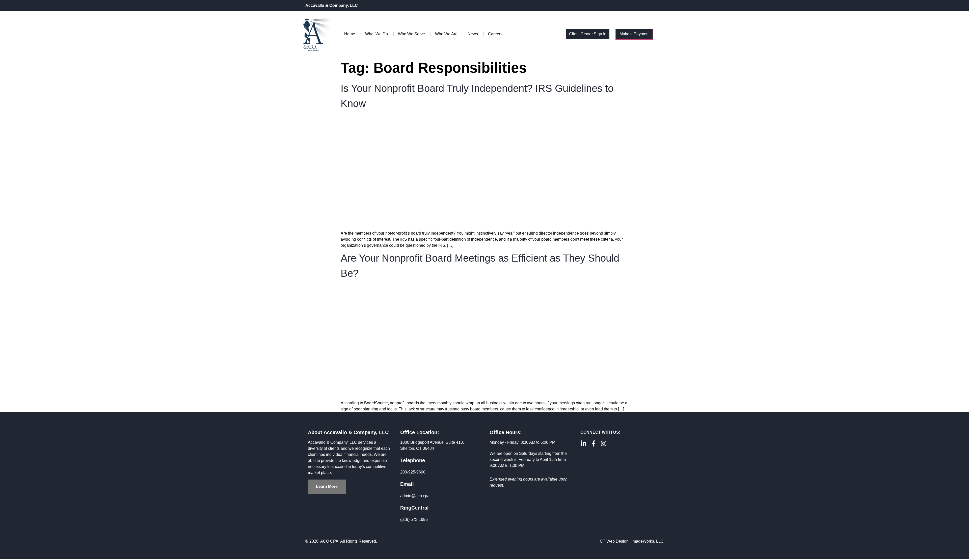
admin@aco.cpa (414, 496)
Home (349, 34)
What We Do (376, 34)
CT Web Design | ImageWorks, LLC (632, 541)
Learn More (327, 486)
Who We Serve (411, 34)
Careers (495, 34)
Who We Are (446, 34)
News (473, 34)
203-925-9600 (412, 472)
